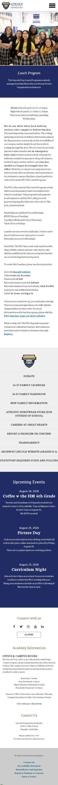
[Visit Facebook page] (14, 626)
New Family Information (29, 403)
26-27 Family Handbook (29, 394)
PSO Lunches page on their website (24, 315)
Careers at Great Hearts (29, 424)
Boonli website (21, 271)
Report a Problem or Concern (29, 433)
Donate (29, 376)
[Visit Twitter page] (21, 626)
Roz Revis (37, 703)
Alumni (29, 634)
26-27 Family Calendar (29, 385)
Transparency (29, 442)
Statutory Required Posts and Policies (29, 460)
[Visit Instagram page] (28, 626)
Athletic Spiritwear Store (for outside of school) (29, 413)
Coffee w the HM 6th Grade (29, 496)
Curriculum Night (29, 569)
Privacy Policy (29, 776)
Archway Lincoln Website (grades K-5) (29, 451)
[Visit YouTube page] (35, 626)
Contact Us (29, 762)
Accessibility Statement (29, 765)
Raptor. (8, 333)
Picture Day (29, 532)
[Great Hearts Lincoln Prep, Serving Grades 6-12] (21, 6)
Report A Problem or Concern (29, 773)
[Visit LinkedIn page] (42, 626)
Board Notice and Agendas (29, 769)
